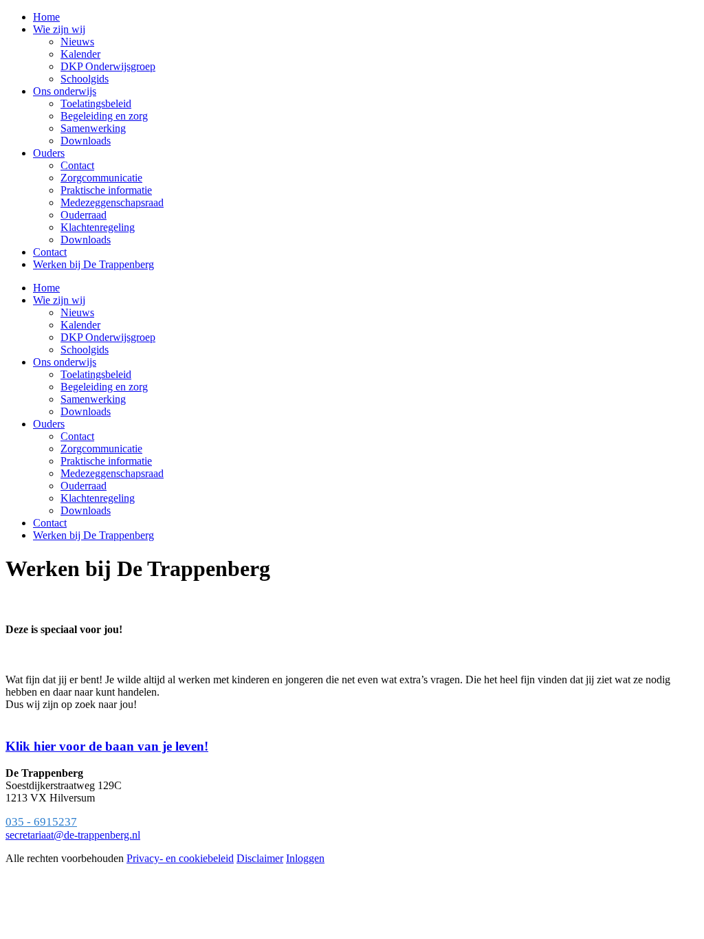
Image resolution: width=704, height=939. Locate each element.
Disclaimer (259, 858)
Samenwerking (93, 399)
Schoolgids (84, 349)
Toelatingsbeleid (95, 374)
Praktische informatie (106, 461)
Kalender (80, 325)
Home (46, 288)
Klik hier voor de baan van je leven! (107, 746)
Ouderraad (83, 485)
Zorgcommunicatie (101, 448)
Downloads (85, 411)
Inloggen (305, 858)
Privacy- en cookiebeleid (180, 858)
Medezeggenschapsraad (112, 473)
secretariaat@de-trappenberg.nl (73, 835)
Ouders (49, 424)
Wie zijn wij (59, 300)
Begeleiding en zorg (104, 387)
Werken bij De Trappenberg (93, 535)
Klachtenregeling (97, 498)
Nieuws (77, 312)
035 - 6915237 (41, 821)
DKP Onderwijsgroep (107, 337)
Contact (77, 436)
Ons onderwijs (64, 362)
